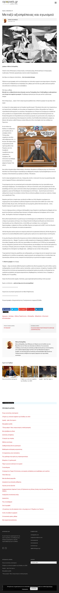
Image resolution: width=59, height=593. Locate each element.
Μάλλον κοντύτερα (7, 442)
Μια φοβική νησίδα (7, 424)
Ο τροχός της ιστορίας (8, 438)
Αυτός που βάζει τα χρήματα (9, 512)
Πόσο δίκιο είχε (6, 474)
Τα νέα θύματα (6, 467)
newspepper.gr (34, 540)
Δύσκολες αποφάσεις (8, 434)
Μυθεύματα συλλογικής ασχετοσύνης (12, 449)
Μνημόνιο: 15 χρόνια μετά (9, 460)
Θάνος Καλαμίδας (20, 342)
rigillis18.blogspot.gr (35, 548)
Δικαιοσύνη (5, 498)
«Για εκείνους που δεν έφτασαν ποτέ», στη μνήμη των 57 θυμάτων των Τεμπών (23, 509)
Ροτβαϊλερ (7, 328)
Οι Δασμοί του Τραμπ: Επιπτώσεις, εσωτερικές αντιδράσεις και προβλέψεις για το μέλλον (26, 471)
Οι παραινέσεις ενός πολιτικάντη (11, 453)
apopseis (5, 316)
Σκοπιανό (45, 316)
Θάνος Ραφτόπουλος (21, 316)
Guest (3, 10)
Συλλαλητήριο (7, 318)
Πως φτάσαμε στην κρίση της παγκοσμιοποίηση (15, 456)
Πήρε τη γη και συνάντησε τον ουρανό (12, 464)
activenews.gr (34, 545)
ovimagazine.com (35, 534)
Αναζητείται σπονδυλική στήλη (10, 494)
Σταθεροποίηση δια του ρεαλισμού (11, 445)
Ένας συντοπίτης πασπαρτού (10, 413)
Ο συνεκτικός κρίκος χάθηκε (9, 516)
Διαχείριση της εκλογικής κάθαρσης (11, 482)
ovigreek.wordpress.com (36, 537)
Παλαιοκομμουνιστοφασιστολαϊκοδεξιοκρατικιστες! (42, 328)
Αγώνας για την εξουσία (8, 485)
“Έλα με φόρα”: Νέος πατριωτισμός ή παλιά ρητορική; (16, 427)
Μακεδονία (38, 316)
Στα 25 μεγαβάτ (6, 505)
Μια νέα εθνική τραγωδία (8, 478)
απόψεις (11, 316)
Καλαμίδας (31, 316)
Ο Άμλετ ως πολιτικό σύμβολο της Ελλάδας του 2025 (16, 416)
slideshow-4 (9, 10)
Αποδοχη (33, 588)
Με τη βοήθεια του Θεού (8, 431)
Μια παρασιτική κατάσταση (9, 520)
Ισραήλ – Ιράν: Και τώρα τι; (9, 420)
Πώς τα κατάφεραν (7, 502)
